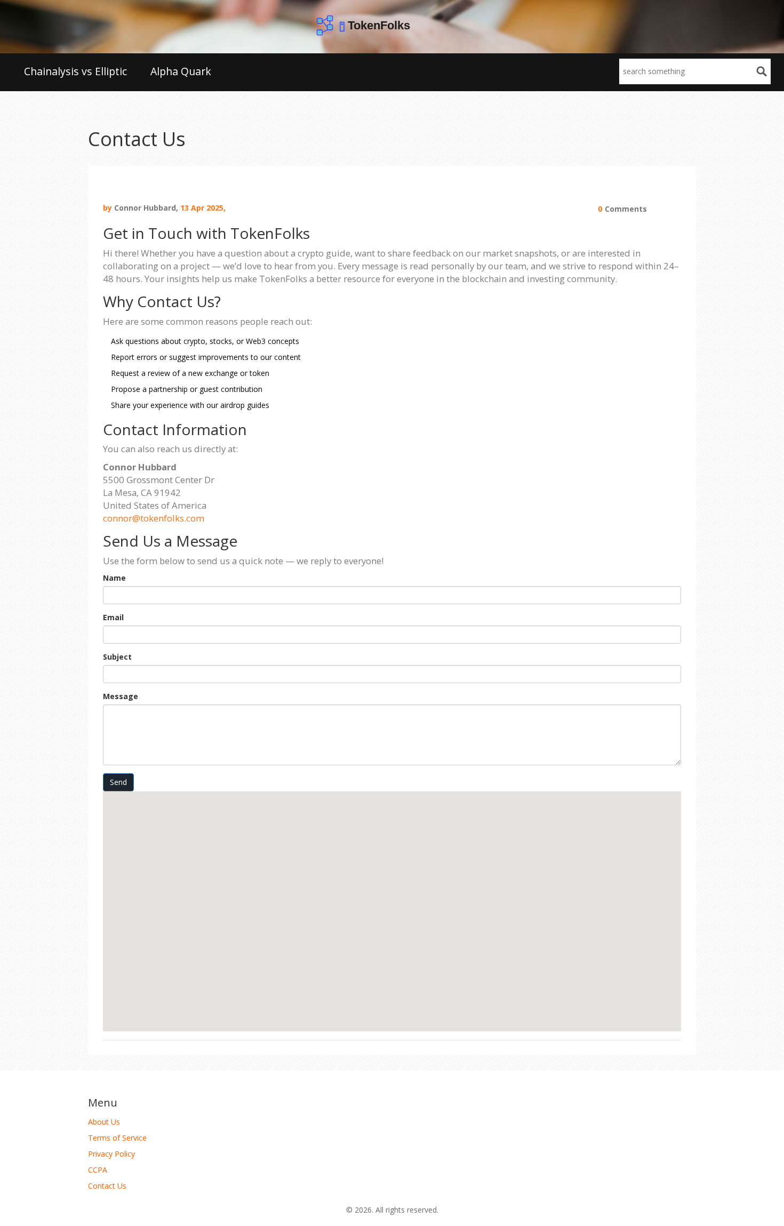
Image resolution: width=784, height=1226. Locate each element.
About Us (104, 1122)
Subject (117, 657)
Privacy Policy (111, 1154)
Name (114, 578)
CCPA (97, 1170)
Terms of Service (117, 1138)
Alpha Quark (180, 71)
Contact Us (107, 1186)
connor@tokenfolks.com (153, 518)
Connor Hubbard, (146, 208)
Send (118, 782)
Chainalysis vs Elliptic (75, 71)
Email (113, 617)
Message (120, 696)
